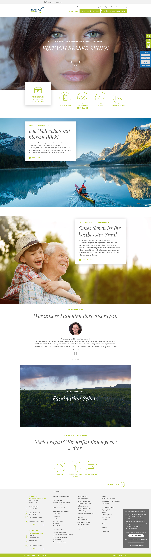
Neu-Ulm (145, 55)
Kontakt (111, 7)
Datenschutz (123, 555)
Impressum (115, 555)
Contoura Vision (58, 520)
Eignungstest (106, 509)
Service (80, 526)
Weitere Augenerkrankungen (86, 513)
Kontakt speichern (36, 524)
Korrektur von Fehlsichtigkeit (89, 11)
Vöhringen (145, 58)
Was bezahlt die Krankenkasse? (111, 500)
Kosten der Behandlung (108, 498)
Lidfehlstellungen (82, 510)
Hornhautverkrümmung (59, 504)
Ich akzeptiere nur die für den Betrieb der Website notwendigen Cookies (136, 541)
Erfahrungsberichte (107, 514)
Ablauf (104, 512)
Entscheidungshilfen (97, 7)
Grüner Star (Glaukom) (84, 508)
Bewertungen (106, 516)
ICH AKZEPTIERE (136, 536)
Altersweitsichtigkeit (59, 507)
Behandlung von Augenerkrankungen (113, 11)
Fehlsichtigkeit (57, 499)
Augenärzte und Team (84, 521)
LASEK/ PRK (56, 513)
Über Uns (80, 516)
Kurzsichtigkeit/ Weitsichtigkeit (62, 502)
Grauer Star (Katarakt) (84, 500)
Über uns (85, 7)
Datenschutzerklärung (133, 545)
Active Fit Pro (57, 525)
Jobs (79, 529)
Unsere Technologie (83, 524)
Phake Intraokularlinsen (60, 531)
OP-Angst (104, 519)
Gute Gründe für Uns (83, 519)
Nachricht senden (145, 61)
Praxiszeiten (119, 7)
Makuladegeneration (83, 505)
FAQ (106, 7)
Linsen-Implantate (58, 529)
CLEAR (55, 518)
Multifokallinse (57, 539)
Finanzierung (105, 503)
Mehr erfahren (37, 157)
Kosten (79, 7)
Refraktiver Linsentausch (60, 536)
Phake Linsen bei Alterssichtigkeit (63, 534)
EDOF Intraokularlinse (59, 541)
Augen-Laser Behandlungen (61, 511)
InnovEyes (56, 523)
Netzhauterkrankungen (84, 503)
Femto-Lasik (56, 515)
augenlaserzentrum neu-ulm (37, 521)
